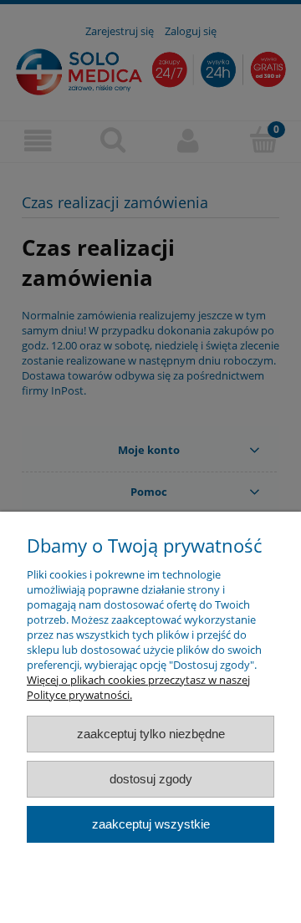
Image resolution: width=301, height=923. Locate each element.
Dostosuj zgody (151, 779)
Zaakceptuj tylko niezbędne (151, 734)
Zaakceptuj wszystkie (151, 824)
